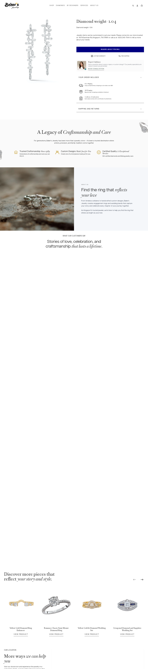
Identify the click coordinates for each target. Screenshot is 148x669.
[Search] (133, 5)
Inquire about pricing (110, 49)
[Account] (137, 5)
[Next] (142, 579)
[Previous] (134, 579)
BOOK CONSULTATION (96, 69)
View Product (21, 634)
